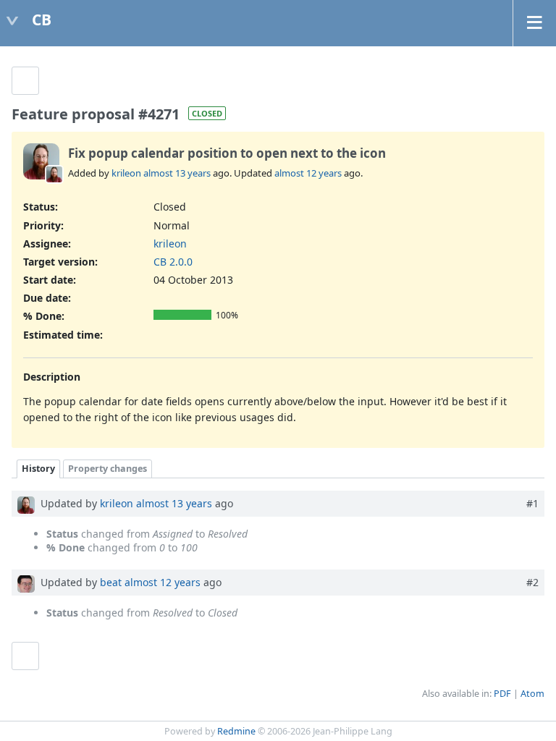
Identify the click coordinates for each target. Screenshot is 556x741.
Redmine (236, 731)
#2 (532, 582)
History (38, 468)
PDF (502, 693)
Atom (532, 693)
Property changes (107, 468)
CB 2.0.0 (173, 261)
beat (111, 582)
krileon (126, 172)
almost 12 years (308, 172)
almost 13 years (177, 172)
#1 (532, 503)
